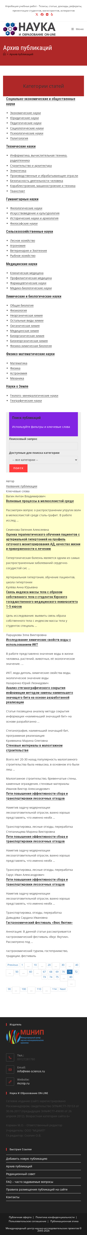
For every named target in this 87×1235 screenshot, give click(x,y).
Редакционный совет (20, 1174)
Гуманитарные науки (22, 199)
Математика (18, 363)
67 (44, 971)
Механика (17, 378)
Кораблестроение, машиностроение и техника (42, 186)
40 (76, 965)
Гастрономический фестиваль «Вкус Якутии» (39, 923)
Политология (19, 138)
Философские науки (24, 223)
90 (9, 989)
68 (50, 971)
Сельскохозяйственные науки (29, 231)
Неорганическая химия (26, 315)
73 (44, 977)
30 (63, 965)
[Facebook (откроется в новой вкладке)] (42, 14)
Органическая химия (25, 326)
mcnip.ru (23, 1083)
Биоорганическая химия (27, 336)
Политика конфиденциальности (55, 1217)
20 (49, 965)
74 (50, 977)
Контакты (12, 1197)
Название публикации (21, 486)
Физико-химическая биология (31, 346)
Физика (15, 368)
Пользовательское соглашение (27, 1221)
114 (54, 989)
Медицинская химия (24, 331)
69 (57, 971)
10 (35, 965)
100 (24, 989)
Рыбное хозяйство (22, 256)
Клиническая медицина (27, 273)
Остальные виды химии (27, 320)
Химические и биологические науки (33, 296)
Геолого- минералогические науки (34, 395)
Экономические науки (25, 113)
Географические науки (26, 400)
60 (30, 971)
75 (57, 977)
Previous (12, 965)
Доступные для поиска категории (34, 453)
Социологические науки (27, 128)
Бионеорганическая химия (29, 341)
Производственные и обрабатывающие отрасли (44, 176)
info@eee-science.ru (31, 1071)
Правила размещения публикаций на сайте (37, 1189)
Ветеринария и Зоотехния (28, 250)
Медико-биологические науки (31, 288)
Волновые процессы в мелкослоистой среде (40, 501)
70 (63, 971)
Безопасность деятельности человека (36, 181)
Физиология (18, 310)
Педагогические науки (25, 123)
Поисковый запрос (23, 439)
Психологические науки (26, 133)
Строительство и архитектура (31, 166)
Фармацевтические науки (28, 283)
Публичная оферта (20, 1217)
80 (70, 977)
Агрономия (17, 245)
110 (39, 989)
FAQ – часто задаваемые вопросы (29, 1182)
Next (63, 989)
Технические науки (21, 146)
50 (16, 971)
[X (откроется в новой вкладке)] (36, 14)
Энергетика (18, 171)
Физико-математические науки (30, 354)
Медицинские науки (21, 264)
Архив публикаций (21, 54)
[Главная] (4, 54)
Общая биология (22, 305)
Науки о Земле (17, 386)
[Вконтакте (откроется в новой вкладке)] (47, 14)
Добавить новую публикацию (26, 1159)
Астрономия (18, 373)
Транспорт (17, 191)
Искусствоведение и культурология (34, 213)
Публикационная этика (64, 1221)
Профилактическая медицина (31, 278)
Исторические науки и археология (34, 218)
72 (76, 971)
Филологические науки (26, 208)
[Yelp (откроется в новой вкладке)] (51, 14)
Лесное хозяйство (22, 240)
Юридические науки (24, 118)
